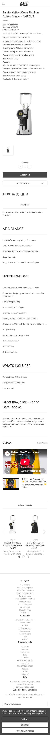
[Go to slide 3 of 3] (28, 557)
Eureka (25, 658)
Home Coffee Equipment (25, 620)
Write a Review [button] (36, 33)
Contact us (25, 607)
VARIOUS (25, 646)
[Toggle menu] (3, 3)
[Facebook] (4, 194)
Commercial (25, 623)
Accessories (25, 631)
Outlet (25, 639)
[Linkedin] (22, 194)
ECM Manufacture (25, 660)
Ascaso (25, 669)
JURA (25, 672)
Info (25, 637)
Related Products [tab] (25, 505)
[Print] (13, 194)
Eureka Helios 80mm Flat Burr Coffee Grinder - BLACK (34, 545)
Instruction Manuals (25, 590)
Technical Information (25, 599)
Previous (3, 532)
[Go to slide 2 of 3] (24, 557)
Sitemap (25, 613)
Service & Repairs (25, 588)
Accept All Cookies (25, 730)
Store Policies (25, 610)
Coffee (25, 625)
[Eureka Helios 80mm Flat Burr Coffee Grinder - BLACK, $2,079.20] (34, 524)
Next (44, 532)
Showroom (25, 585)
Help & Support (25, 604)
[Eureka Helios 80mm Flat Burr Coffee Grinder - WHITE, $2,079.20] (12, 524)
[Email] (8, 194)
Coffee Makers (25, 628)
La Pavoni (25, 652)
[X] (17, 194)
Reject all (25, 724)
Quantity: (25, 162)
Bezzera (25, 649)
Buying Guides (25, 596)
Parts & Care (25, 634)
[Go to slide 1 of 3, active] (19, 557)
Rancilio (25, 663)
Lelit (25, 655)
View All (25, 674)
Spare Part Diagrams (25, 593)
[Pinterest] (26, 194)
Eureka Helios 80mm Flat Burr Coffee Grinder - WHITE (12, 545)
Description (25, 204)
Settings (25, 719)
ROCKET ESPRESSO (25, 666)
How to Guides (25, 601)
